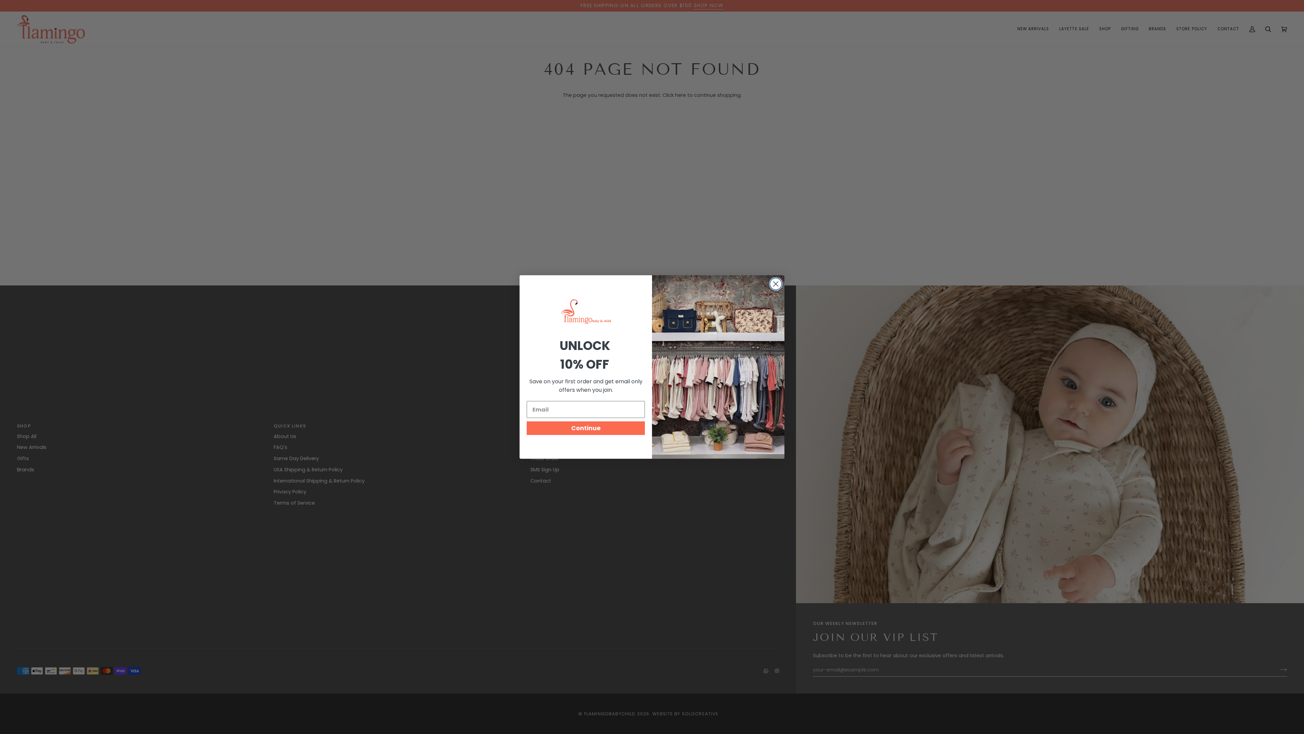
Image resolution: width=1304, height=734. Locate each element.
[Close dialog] (776, 284)
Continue (586, 428)
